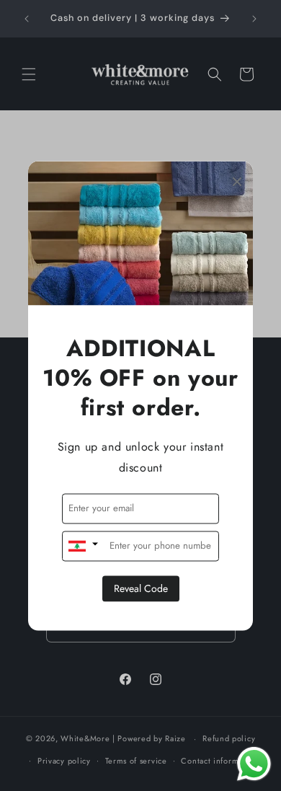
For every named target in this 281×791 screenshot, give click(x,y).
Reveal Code (141, 588)
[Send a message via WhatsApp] (254, 764)
